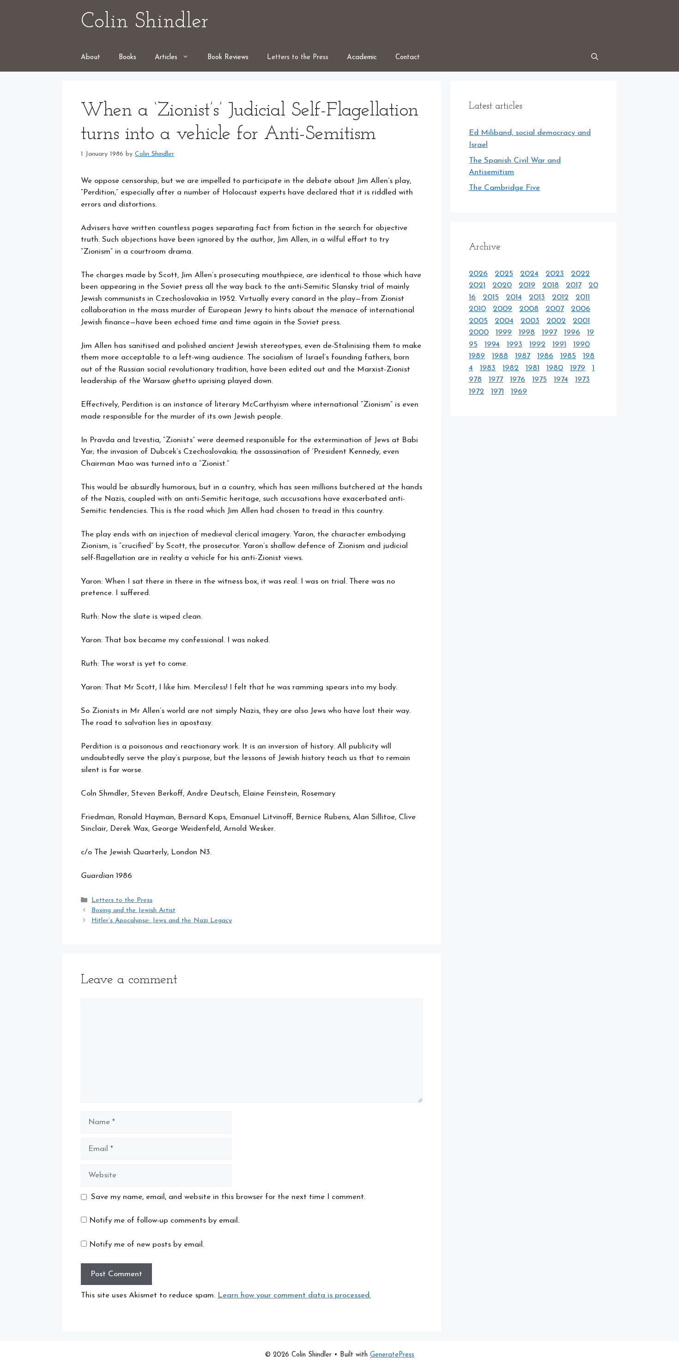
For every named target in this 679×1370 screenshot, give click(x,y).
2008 (529, 309)
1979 (577, 368)
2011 (583, 297)
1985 (568, 356)
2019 (527, 285)
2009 (502, 309)
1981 (533, 368)
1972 (476, 392)
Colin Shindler (144, 22)
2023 (555, 274)
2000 (479, 332)
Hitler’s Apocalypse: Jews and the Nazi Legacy (161, 920)
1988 (500, 356)
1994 (492, 344)
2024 (529, 274)
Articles (166, 57)
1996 (572, 332)
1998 (527, 332)
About (90, 57)
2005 (478, 321)
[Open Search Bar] (594, 58)
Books (127, 57)
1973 (582, 380)
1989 (477, 356)
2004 (504, 321)
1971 (497, 392)
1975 (539, 380)
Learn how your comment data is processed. (294, 1295)
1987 (522, 356)
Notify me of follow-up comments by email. (164, 1220)
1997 (549, 332)
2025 (504, 274)
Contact (407, 57)
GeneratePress (392, 1355)
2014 (514, 297)
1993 (514, 344)
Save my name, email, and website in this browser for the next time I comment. (228, 1197)
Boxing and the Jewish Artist (133, 910)
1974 (561, 380)
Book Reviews (228, 57)
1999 (504, 332)
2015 (491, 297)
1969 (519, 392)
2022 (580, 274)
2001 (581, 321)
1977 (496, 380)
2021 (477, 285)
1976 (517, 380)
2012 (560, 297)
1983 (488, 368)
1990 (581, 344)
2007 (555, 309)
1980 (554, 368)
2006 (580, 309)
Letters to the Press (297, 57)
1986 (545, 356)
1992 (537, 344)
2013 (537, 297)
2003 (530, 321)
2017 (574, 285)
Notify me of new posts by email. (146, 1244)
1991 (559, 344)
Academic (362, 57)
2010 (477, 309)
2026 (478, 274)
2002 (556, 321)
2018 (550, 285)
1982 (511, 368)
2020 (502, 285)
